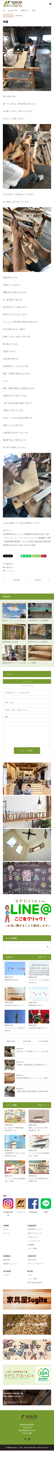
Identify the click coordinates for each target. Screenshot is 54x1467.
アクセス (6, 1275)
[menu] (50, 4)
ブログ (30, 1275)
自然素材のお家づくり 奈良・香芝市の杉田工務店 (21, 1447)
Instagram (29, 1438)
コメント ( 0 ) (27, 681)
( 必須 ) (9, 702)
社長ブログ (8, 15)
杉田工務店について (35, 1229)
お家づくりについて (35, 1233)
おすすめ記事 (43, 1041)
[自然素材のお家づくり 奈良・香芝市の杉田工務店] (13, 4)
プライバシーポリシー (35, 1264)
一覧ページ (42, 957)
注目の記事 (27, 1041)
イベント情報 (32, 1279)
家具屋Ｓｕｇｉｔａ (10, 1264)
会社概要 (31, 1245)
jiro (12, 564)
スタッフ (6, 1233)
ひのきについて (33, 1237)
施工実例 (6, 1260)
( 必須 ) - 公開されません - (16, 709)
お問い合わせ (32, 1260)
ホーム (5, 1229)
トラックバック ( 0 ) (27, 686)
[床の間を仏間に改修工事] (15, 580)
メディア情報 (32, 1248)
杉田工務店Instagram (35, 1282)
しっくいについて (34, 1241)
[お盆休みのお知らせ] (39, 580)
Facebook (25, 1438)
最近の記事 (11, 1041)
